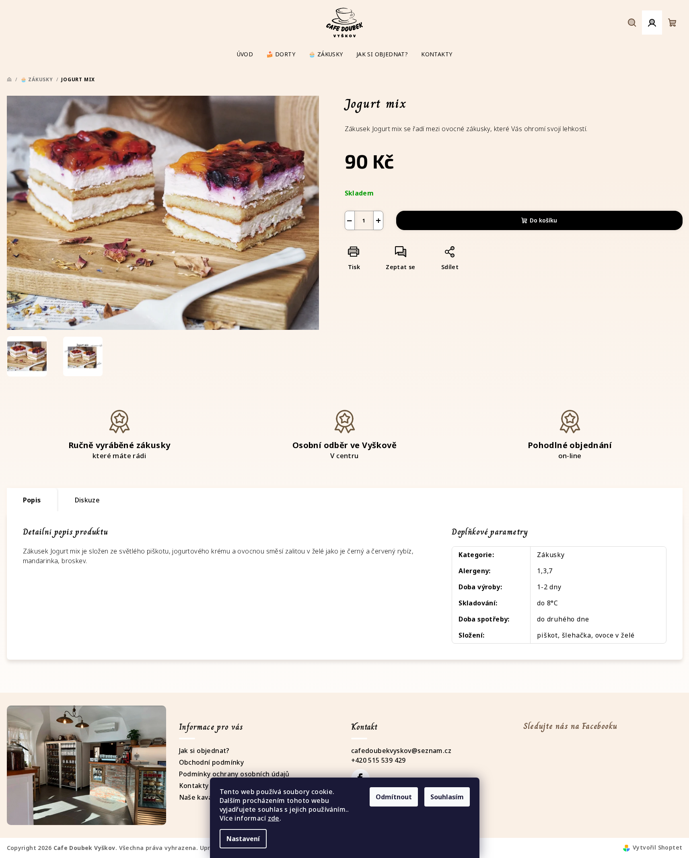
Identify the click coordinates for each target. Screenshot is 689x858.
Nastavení (243, 838)
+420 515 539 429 (378, 760)
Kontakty (194, 785)
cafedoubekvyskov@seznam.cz (401, 750)
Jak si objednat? (204, 750)
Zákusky (551, 554)
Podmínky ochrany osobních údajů (234, 774)
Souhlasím (447, 796)
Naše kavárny (201, 797)
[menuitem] (245, 54)
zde (274, 818)
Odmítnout (394, 796)
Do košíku (543, 220)
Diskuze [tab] (87, 500)
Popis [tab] (32, 500)
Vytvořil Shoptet (657, 847)
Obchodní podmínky (211, 762)
